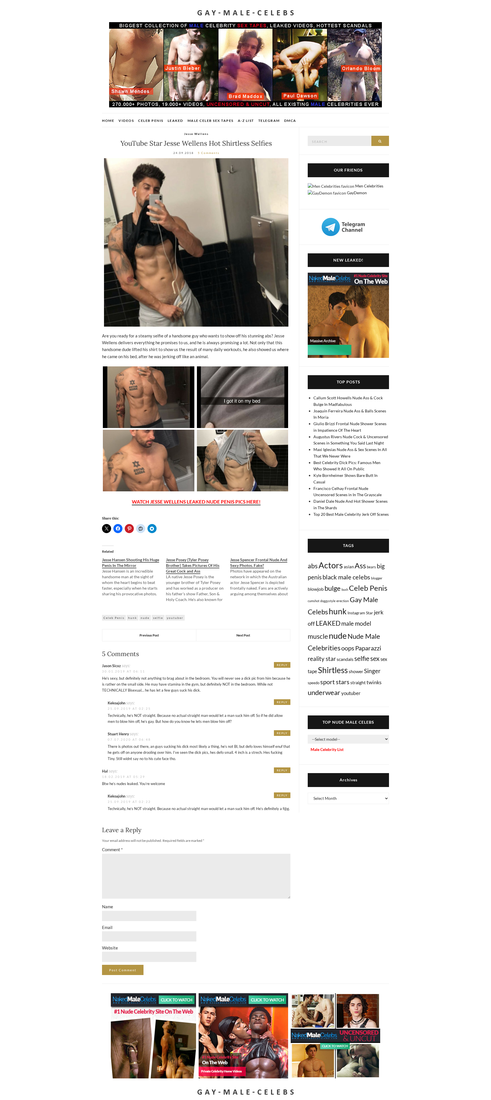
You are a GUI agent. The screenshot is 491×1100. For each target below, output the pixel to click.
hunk (132, 617)
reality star (322, 658)
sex (375, 658)
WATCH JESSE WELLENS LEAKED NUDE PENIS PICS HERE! (196, 502)
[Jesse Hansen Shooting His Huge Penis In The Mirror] (134, 577)
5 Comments (208, 153)
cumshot (313, 601)
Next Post (243, 635)
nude (145, 617)
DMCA (290, 120)
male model (356, 623)
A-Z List (246, 120)
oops (347, 648)
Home (108, 120)
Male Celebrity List (327, 749)
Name (107, 906)
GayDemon (357, 192)
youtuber (175, 617)
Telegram (269, 120)
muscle (318, 636)
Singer (372, 670)
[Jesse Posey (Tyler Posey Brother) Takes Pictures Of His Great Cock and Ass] (198, 579)
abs (313, 566)
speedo (313, 683)
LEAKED (328, 623)
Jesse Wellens (196, 133)
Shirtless (333, 670)
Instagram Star (360, 612)
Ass (360, 565)
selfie (158, 617)
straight (358, 682)
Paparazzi (368, 648)
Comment (112, 849)
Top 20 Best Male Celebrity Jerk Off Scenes (351, 514)
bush (345, 589)
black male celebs (346, 577)
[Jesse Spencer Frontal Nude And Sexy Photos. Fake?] (262, 577)
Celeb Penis (150, 120)
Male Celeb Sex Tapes (211, 120)
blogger (376, 578)
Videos (126, 120)
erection (342, 601)
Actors (331, 565)
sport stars (334, 682)
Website (110, 947)
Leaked (175, 120)
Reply (282, 665)
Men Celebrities (369, 185)
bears (371, 567)
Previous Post (149, 635)
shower (356, 671)
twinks (374, 682)
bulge (332, 588)
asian (349, 566)
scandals (345, 659)
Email (107, 927)
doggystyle (328, 601)
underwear (324, 692)
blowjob (316, 589)
